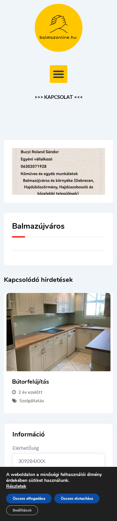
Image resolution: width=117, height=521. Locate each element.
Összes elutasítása (77, 498)
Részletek (16, 486)
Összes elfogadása (29, 498)
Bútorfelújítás (30, 382)
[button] (58, 74)
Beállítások (22, 510)
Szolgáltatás (32, 400)
